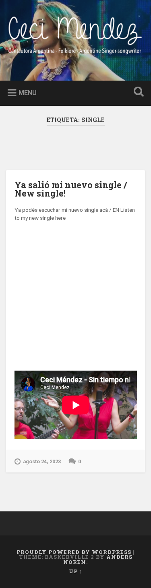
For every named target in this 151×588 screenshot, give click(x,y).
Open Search (136, 92)
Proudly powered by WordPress (74, 552)
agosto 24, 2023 (42, 461)
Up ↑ (76, 571)
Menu (28, 93)
